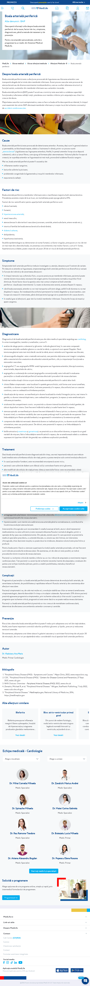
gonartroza (33, 431)
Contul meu (77, 8)
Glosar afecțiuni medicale (37, 63)
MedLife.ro (8, 916)
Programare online (87, 8)
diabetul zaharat (10, 230)
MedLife (5, 63)
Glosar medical (18, 64)
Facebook (4, 963)
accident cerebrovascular (15, 108)
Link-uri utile (8, 922)
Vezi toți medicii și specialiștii (43, 871)
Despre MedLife (10, 928)
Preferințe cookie (43, 509)
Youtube (21, 962)
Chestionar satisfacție (12, 946)
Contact (6, 933)
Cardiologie (34, 751)
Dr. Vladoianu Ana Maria (12, 653)
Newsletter (57, 8)
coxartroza (22, 431)
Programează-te (11, 897)
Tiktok (12, 962)
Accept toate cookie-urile (73, 509)
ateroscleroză (8, 151)
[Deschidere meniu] (2, 7)
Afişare (80, 503)
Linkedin (15, 962)
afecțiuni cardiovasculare (65, 515)
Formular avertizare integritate (15, 954)
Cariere (6, 942)
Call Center (12, 938)
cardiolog (82, 339)
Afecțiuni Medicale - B (58, 63)
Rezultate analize (67, 8)
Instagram (8, 962)
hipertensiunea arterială (14, 214)
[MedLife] (40, 8)
